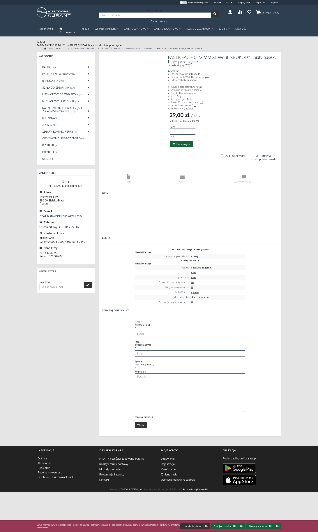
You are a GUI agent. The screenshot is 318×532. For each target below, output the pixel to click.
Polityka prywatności (50, 472)
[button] (217, 2)
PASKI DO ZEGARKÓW (198, 28)
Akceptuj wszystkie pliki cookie (264, 526)
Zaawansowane (159, 21)
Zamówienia (168, 469)
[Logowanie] (230, 11)
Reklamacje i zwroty (111, 474)
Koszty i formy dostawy (113, 464)
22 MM (129, 48)
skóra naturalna (200, 297)
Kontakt (104, 479)
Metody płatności (110, 469)
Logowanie (260, 2)
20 (201, 102)
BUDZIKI (223, 28)
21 (195, 105)
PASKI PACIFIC (119, 48)
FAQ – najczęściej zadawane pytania (121, 458)
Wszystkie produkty (106, 28)
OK (301, 514)
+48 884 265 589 (69, 227)
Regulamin (44, 467)
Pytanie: (144, 363)
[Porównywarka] (239, 11)
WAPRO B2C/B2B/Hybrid (132, 489)
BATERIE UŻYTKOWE (135, 28)
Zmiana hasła (169, 474)
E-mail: (143, 323)
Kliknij (199, 86)
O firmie (42, 458)
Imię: (143, 343)
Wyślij (140, 425)
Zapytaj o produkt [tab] (244, 181)
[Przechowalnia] (249, 11)
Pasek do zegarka (187, 93)
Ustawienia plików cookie (196, 489)
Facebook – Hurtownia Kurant (55, 477)
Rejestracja (275, 2)
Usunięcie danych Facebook (178, 479)
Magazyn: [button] (243, 2)
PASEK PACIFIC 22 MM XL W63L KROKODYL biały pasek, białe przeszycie (167, 48)
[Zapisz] (88, 285)
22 (201, 90)
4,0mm (189, 108)
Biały (179, 96)
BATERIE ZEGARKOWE (166, 28)
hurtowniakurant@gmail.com (64, 215)
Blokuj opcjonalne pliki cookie (228, 526)
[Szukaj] (215, 14)
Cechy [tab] (182, 181)
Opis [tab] (128, 181)
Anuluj (312, 514)
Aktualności (45, 463)
